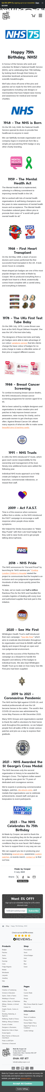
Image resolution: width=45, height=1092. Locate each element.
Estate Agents (6, 1033)
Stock (25, 952)
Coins (4, 964)
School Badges (28, 955)
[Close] (42, 3)
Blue (25, 964)
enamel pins (18, 854)
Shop (25, 990)
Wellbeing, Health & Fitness (10, 1019)
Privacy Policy (28, 1020)
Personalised (28, 949)
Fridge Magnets (7, 967)
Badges (4, 949)
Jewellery (5, 978)
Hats (3, 981)
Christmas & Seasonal (9, 1043)
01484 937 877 (20, 1058)
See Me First (27, 637)
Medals (4, 969)
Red (25, 961)
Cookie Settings (28, 1031)
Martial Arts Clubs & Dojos (10, 1030)
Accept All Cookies (22, 1083)
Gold (25, 958)
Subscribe (34, 910)
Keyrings (4, 961)
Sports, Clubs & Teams (9, 996)
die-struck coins (25, 790)
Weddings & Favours (8, 998)
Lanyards (5, 975)
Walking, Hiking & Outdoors (10, 1021)
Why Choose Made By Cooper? (33, 1004)
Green (25, 967)
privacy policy (26, 1078)
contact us (30, 857)
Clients (26, 996)
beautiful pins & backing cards (15, 427)
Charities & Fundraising (9, 990)
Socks (4, 955)
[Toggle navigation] (40, 15)
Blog (7, 926)
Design (26, 998)
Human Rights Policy (30, 1023)
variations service (19, 343)
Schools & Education (8, 993)
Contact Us (27, 1007)
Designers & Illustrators (9, 1027)
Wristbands (5, 972)
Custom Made (28, 993)
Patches (4, 952)
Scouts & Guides (7, 1024)
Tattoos (4, 958)
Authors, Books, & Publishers (11, 1001)
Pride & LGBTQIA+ (8, 1040)
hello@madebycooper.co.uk (21, 1062)
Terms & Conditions (30, 1017)
